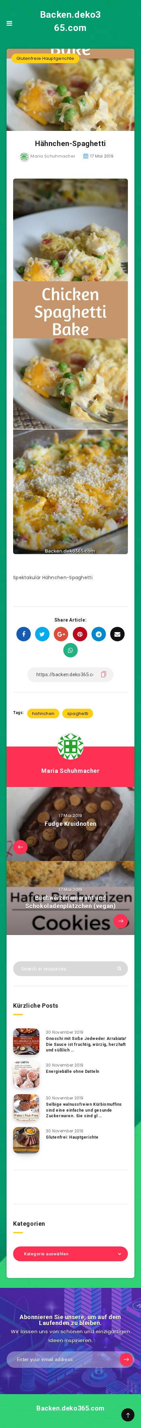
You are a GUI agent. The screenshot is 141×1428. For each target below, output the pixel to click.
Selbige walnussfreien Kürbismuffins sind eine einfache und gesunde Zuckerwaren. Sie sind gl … (84, 1110)
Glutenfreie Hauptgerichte (45, 58)
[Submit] (119, 968)
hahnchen (43, 713)
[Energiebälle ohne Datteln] (26, 1074)
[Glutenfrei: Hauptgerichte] (26, 1140)
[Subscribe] (126, 1359)
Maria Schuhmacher (70, 770)
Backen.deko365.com (70, 21)
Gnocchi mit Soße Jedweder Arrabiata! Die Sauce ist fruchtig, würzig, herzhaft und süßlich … (86, 1044)
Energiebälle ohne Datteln (72, 1071)
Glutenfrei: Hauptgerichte (72, 1137)
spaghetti (78, 713)
